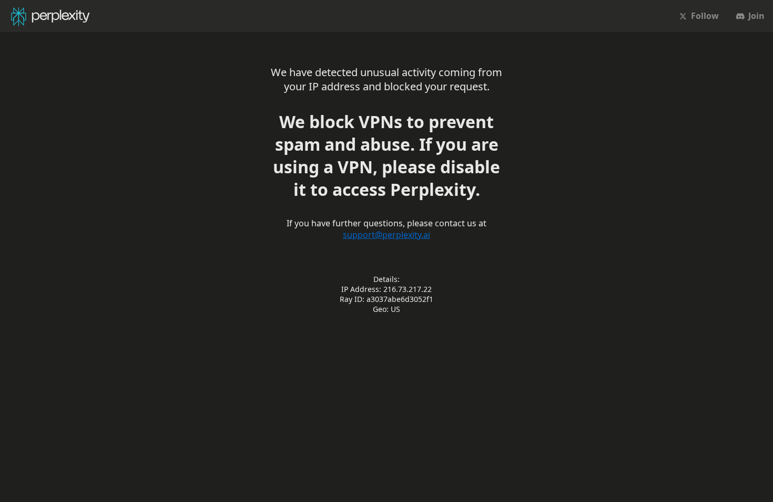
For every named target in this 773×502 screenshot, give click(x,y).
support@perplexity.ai (386, 234)
